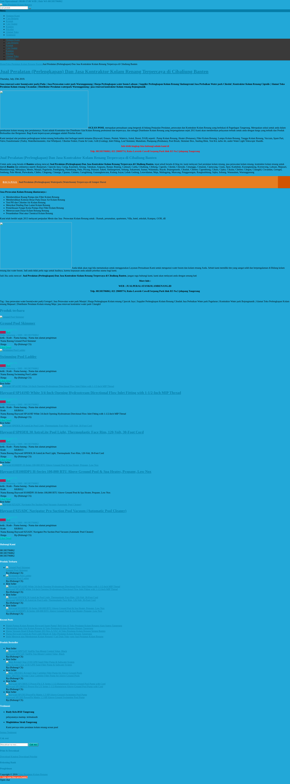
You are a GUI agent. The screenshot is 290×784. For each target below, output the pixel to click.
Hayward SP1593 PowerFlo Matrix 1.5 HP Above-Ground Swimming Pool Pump (45, 697)
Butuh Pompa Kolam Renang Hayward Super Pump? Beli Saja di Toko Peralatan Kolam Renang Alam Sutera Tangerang (64, 625)
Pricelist (10, 29)
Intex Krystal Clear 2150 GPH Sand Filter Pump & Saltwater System (39, 664)
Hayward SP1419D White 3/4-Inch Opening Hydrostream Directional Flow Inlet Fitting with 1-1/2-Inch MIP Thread (90, 393)
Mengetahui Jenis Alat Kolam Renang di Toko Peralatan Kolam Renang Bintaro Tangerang (49, 628)
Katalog (10, 26)
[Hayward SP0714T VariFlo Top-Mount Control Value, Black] (36, 651)
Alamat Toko (12, 32)
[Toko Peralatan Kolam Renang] (16, 4)
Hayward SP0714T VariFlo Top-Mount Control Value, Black (35, 654)
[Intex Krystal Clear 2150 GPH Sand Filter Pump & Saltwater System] (40, 662)
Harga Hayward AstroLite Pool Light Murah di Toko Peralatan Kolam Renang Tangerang (49, 634)
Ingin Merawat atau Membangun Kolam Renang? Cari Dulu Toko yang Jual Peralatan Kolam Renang (54, 636)
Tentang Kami (13, 15)
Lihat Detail (5, 347)
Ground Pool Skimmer (17, 323)
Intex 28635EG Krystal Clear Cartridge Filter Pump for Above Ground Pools (43, 675)
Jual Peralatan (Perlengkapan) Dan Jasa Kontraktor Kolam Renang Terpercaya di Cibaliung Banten (104, 71)
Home (3, 64)
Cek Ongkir (11, 24)
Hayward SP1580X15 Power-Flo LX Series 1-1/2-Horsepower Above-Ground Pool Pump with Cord (54, 686)
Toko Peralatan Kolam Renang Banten (24, 64)
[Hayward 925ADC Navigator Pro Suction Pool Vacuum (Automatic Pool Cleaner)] (40, 504)
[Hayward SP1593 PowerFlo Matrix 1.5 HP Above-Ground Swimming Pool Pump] (46, 694)
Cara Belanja (12, 18)
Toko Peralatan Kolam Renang (33, 774)
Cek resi (33, 745)
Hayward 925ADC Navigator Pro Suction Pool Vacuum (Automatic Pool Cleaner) (63, 511)
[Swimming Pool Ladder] (12, 350)
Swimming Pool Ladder (18, 357)
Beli (8, 332)
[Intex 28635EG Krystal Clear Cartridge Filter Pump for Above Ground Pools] (44, 673)
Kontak (9, 21)
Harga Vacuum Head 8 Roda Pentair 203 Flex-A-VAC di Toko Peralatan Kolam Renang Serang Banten (55, 631)
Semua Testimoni (8, 732)
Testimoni (10, 35)
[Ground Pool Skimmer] (12, 317)
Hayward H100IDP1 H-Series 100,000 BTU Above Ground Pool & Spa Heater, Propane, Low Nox (75, 471)
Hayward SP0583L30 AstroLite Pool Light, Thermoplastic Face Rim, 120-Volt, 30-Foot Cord (72, 432)
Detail (3, 332)
